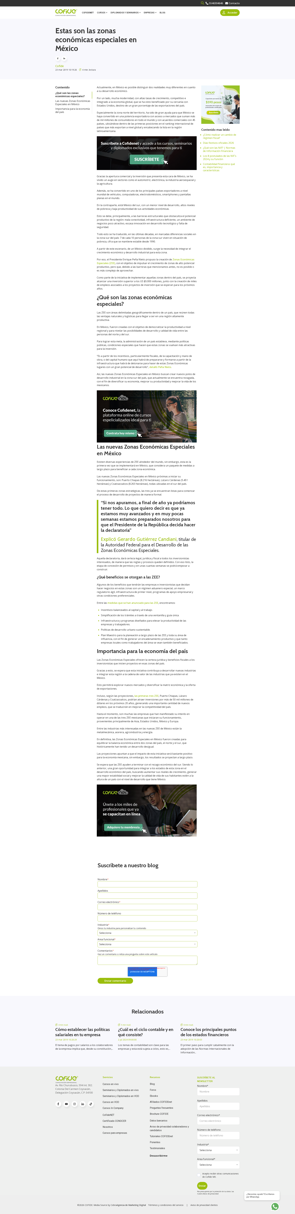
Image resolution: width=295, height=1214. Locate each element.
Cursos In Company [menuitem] (113, 1108)
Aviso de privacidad (210, 1194)
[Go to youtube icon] (66, 1104)
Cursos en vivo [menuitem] (111, 1084)
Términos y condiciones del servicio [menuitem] (165, 1205)
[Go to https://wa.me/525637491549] (275, 1206)
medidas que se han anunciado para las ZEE (133, 603)
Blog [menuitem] (162, 12)
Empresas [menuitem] (149, 12)
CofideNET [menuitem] (108, 1114)
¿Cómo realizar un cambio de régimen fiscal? (219, 136)
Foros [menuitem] (153, 1089)
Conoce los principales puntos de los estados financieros (208, 1032)
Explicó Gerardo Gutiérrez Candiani (139, 539)
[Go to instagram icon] (74, 1104)
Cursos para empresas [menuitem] (115, 1132)
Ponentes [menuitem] (155, 1142)
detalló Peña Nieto (160, 367)
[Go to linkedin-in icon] (83, 1104)
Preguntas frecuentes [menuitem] (161, 1107)
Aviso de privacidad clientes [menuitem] (204, 1205)
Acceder (232, 12)
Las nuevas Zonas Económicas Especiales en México (72, 102)
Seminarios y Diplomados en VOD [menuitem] (121, 1096)
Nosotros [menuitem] (108, 1126)
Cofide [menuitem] (88, 12)
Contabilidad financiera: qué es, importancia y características (219, 167)
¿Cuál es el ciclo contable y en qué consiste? (145, 1032)
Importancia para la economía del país (72, 110)
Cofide (59, 66)
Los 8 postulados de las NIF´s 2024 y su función (219, 157)
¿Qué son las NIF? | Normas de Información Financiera (219, 149)
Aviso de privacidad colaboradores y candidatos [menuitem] (169, 1128)
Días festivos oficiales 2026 (218, 143)
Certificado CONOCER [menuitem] (114, 1120)
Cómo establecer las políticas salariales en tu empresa (82, 1032)
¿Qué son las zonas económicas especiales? (70, 94)
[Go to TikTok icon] (91, 1104)
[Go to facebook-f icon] (58, 1104)
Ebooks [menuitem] (154, 1095)
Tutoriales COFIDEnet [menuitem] (161, 1136)
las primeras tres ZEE (146, 696)
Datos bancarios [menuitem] (158, 1120)
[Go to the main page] (66, 12)
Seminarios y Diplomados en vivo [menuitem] (121, 1090)
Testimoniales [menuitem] (157, 1148)
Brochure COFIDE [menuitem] (159, 1113)
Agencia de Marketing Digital (131, 1205)
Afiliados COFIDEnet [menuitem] (161, 1101)
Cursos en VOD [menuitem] (111, 1102)
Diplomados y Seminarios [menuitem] (125, 12)
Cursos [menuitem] (101, 12)
